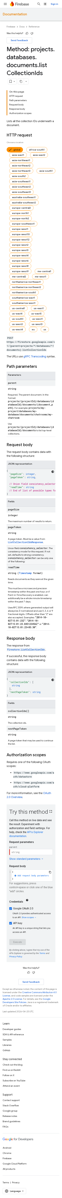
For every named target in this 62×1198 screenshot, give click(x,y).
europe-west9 (20, 271)
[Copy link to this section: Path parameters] (40, 367)
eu (33, 329)
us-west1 (37, 318)
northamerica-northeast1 (26, 281)
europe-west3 (20, 250)
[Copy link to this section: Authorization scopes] (49, 755)
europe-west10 (21, 234)
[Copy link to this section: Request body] (36, 445)
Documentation (15, 14)
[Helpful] (26, 33)
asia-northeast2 (21, 165)
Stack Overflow (11, 1105)
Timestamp (25, 573)
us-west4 (17, 329)
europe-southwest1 (23, 223)
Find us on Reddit (12, 1069)
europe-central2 (21, 207)
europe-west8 (20, 266)
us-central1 (18, 308)
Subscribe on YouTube (14, 1080)
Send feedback (19, 40)
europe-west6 (20, 260)
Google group (10, 1110)
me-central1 (44, 271)
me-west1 (40, 276)
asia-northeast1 (21, 160)
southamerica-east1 (23, 297)
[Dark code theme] (52, 471)
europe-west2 (20, 244)
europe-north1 (20, 213)
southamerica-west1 (23, 303)
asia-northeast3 (21, 170)
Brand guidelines (11, 1121)
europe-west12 (20, 239)
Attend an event (11, 1085)
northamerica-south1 (24, 292)
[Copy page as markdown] (21, 81)
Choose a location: (15, 142)
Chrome (7, 1153)
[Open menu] (5, 4)
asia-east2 (39, 154)
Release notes (10, 1116)
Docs (22, 26)
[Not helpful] (31, 33)
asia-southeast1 (21, 181)
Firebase (11, 26)
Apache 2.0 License (12, 999)
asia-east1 (18, 154)
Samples (7, 1039)
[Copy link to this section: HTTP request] (35, 135)
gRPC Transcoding (34, 356)
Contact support (11, 1100)
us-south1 (17, 318)
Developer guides (12, 1029)
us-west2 (17, 324)
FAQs (5, 1126)
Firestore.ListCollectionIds (26, 649)
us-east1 (39, 308)
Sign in (54, 3)
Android (7, 1147)
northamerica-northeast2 (26, 287)
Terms (6, 1182)
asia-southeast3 (21, 191)
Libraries (7, 1045)
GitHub (6, 1050)
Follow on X (8, 1075)
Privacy (16, 1182)
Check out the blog (12, 1064)
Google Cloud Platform (15, 1163)
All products (9, 1168)
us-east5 (36, 313)
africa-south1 (36, 149)
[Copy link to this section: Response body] (38, 639)
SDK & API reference (13, 1034)
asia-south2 (19, 176)
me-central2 (19, 276)
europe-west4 (20, 255)
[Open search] (39, 4)
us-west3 (37, 324)
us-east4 (17, 313)
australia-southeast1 (24, 197)
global (16, 149)
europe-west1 (20, 229)
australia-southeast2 (24, 202)
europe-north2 (20, 218)
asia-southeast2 (21, 186)
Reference (34, 26)
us (44, 329)
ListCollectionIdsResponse (25, 542)
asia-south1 (46, 170)
